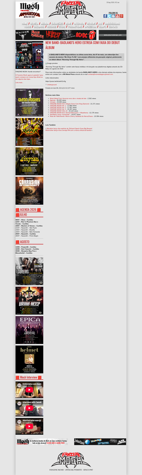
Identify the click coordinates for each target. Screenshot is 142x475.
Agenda (52, 100)
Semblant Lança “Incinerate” (60, 114)
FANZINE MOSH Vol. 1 (58, 105)
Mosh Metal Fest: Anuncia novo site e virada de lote (68, 98)
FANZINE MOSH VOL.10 (58, 111)
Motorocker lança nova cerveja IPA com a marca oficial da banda (68, 130)
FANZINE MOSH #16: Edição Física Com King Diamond (69, 104)
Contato (52, 102)
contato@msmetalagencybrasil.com (100, 74)
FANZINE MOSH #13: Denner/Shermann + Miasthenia (69, 113)
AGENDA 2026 (28, 209)
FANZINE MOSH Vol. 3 (58, 109)
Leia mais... (29, 77)
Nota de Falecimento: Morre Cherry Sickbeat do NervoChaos (71, 116)
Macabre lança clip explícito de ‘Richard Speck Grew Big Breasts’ (69, 128)
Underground (52, 85)
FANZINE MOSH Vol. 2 (58, 107)
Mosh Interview (28, 377)
